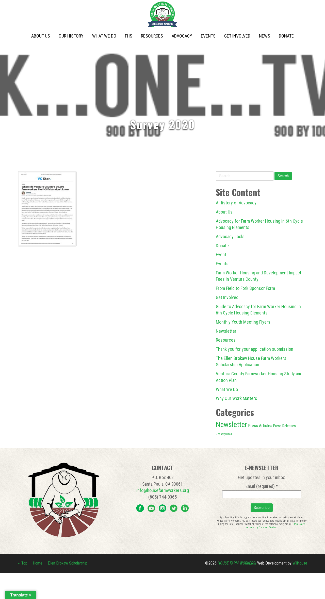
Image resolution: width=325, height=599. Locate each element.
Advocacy (182, 36)
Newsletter (226, 331)
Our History (71, 36)
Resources (152, 36)
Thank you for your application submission (254, 349)
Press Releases (284, 426)
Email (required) (262, 486)
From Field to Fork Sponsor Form (245, 288)
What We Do (104, 36)
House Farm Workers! (237, 563)
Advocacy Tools (230, 236)
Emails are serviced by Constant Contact (275, 525)
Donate (286, 36)
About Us (40, 36)
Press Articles (260, 425)
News (264, 36)
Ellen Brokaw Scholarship (67, 563)
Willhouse (299, 563)
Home (37, 563)
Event (221, 254)
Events (208, 36)
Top (23, 563)
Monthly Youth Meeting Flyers (243, 322)
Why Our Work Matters (236, 398)
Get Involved (237, 36)
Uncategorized (224, 434)
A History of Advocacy (236, 202)
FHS (128, 36)
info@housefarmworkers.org (162, 490)
